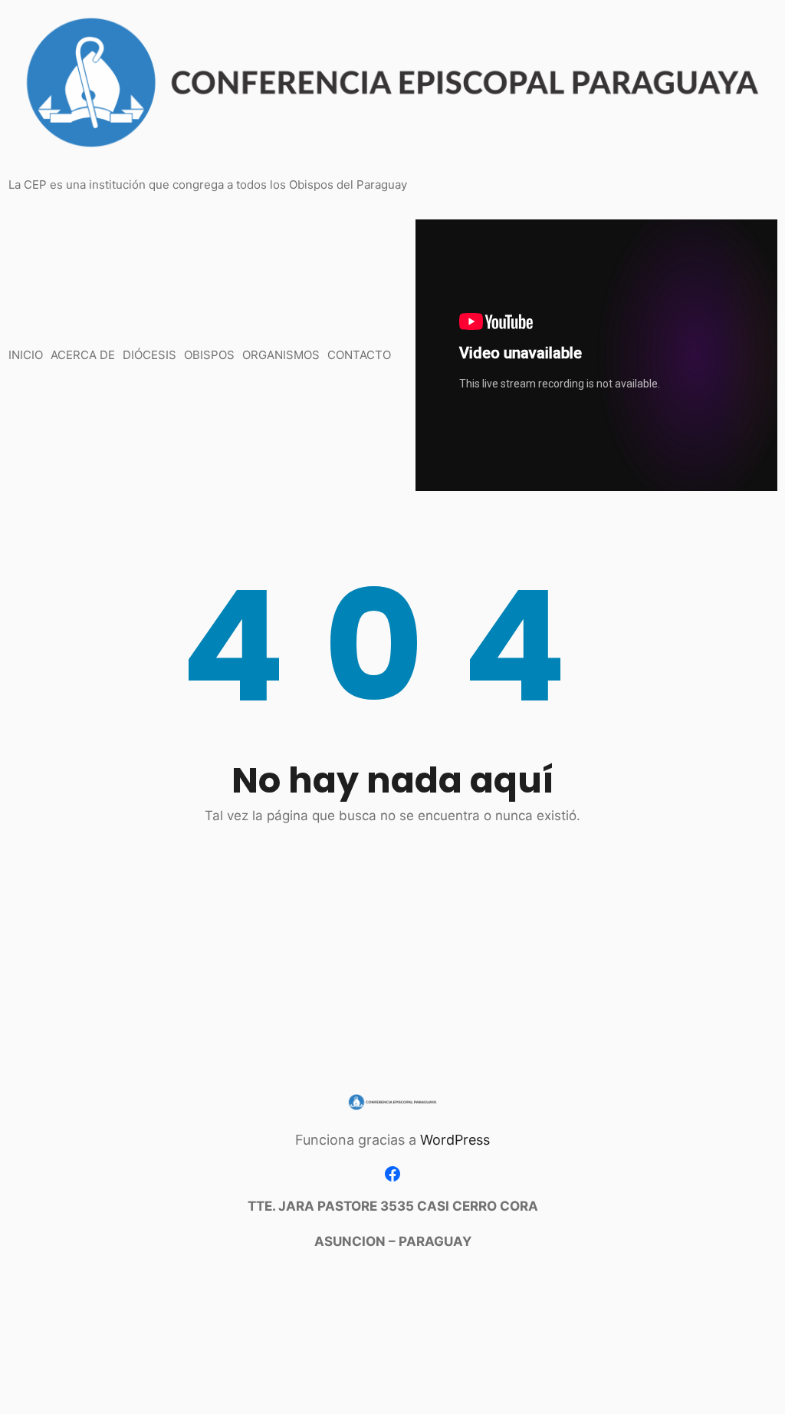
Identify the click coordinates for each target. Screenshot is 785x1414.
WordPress (455, 1140)
